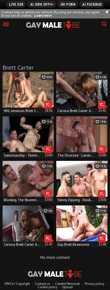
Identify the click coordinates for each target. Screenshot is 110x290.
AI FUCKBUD (92, 4)
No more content (55, 257)
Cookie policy (47, 287)
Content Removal (67, 283)
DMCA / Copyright (17, 283)
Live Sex (16, 4)
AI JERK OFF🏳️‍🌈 (42, 4)
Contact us (42, 283)
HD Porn (68, 4)
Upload (67, 287)
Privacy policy (94, 283)
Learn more (43, 15)
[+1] (6, 24)
